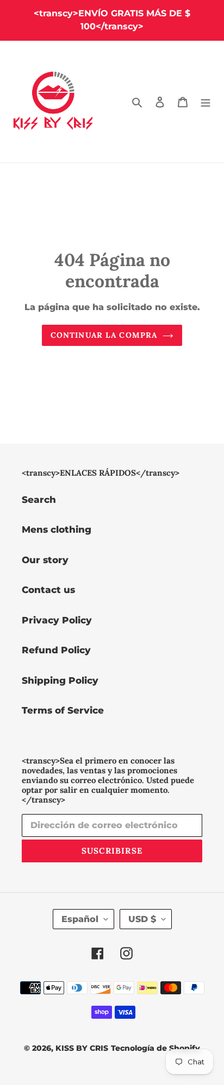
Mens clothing (56, 529)
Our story (45, 559)
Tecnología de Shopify (155, 1048)
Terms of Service (63, 710)
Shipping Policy (60, 680)
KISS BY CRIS (81, 1048)
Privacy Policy (57, 620)
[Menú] (205, 101)
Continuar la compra (104, 335)
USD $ (142, 919)
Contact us (48, 589)
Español (79, 919)
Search (39, 499)
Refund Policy (56, 650)
